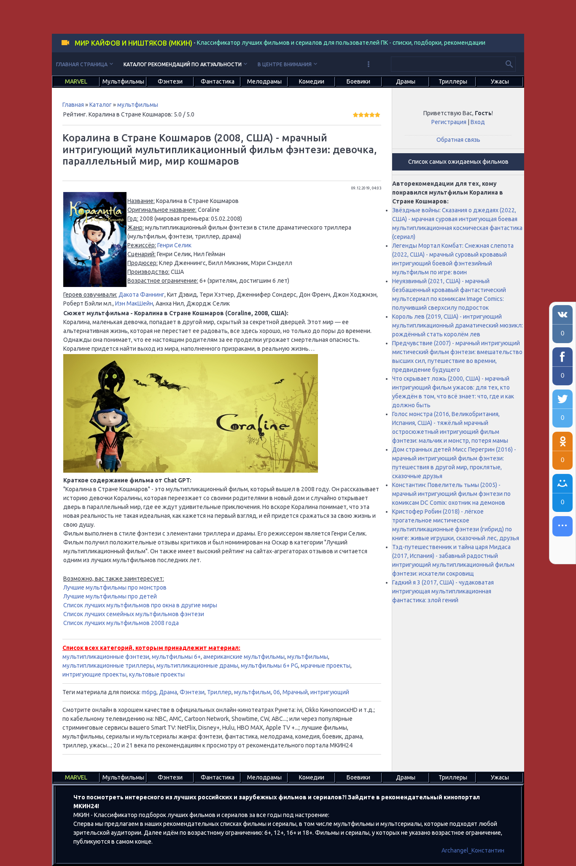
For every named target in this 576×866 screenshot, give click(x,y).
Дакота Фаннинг (141, 294)
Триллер (219, 692)
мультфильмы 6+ (176, 656)
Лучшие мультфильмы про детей (110, 596)
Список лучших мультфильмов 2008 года (121, 623)
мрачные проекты (325, 665)
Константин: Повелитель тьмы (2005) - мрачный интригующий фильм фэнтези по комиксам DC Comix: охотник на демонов (451, 494)
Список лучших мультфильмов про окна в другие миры (140, 605)
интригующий (329, 692)
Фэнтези (192, 692)
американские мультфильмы (244, 656)
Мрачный (295, 692)
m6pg (149, 692)
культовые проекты (157, 674)
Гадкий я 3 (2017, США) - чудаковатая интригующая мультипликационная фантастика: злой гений (443, 591)
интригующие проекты (94, 674)
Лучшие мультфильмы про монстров (115, 587)
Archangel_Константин (472, 850)
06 (276, 692)
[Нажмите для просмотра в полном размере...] (95, 284)
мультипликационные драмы (197, 665)
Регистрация (448, 122)
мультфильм (252, 692)
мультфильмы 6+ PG (269, 665)
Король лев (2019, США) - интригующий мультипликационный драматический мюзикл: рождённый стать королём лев (457, 325)
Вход (478, 122)
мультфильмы (137, 104)
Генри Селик (174, 245)
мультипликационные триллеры (108, 665)
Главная (73, 104)
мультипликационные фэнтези (105, 656)
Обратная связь (458, 139)
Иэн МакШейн (134, 303)
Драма (168, 692)
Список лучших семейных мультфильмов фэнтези (133, 614)
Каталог (100, 104)
